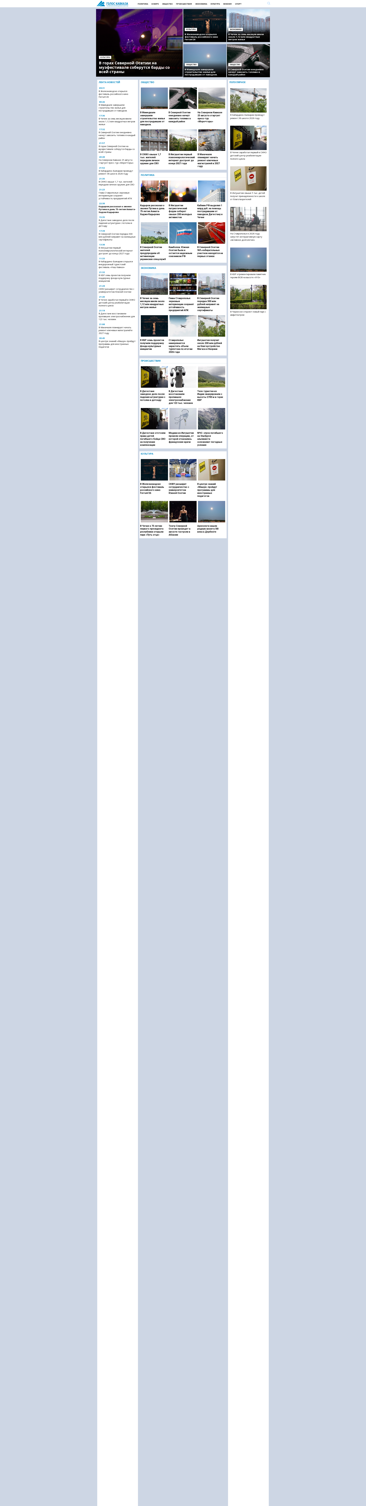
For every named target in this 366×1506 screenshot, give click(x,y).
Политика (143, 4)
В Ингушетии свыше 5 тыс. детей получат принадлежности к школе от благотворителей (247, 196)
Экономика (201, 4)
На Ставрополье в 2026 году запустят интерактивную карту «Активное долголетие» (246, 236)
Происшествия (184, 4)
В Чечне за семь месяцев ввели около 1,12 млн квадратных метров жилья (246, 37)
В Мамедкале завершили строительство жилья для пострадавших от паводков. (201, 72)
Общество (167, 4)
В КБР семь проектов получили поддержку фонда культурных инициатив (115, 278)
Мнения (227, 4)
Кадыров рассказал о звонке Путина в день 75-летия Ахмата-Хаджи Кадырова (117, 209)
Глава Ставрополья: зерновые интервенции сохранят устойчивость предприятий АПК (115, 195)
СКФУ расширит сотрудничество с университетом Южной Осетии (116, 290)
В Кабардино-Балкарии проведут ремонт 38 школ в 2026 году (116, 172)
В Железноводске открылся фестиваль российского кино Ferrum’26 (201, 37)
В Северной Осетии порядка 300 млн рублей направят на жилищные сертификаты (117, 236)
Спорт (238, 4)
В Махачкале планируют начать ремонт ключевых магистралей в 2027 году (115, 330)
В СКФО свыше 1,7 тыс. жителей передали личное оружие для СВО (116, 183)
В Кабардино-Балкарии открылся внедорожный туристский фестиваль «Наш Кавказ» (116, 264)
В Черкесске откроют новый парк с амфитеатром (248, 313)
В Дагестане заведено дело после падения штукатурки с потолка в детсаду (116, 223)
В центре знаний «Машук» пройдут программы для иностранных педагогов (117, 344)
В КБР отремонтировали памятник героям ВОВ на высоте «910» (248, 276)
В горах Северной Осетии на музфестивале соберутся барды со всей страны (134, 67)
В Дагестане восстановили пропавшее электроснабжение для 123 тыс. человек (117, 316)
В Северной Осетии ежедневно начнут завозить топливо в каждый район (246, 72)
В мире (155, 4)
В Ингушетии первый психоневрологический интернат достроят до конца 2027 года (116, 250)
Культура (215, 4)
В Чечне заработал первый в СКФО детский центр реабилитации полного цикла (117, 302)
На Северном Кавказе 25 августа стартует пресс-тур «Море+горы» (116, 161)
